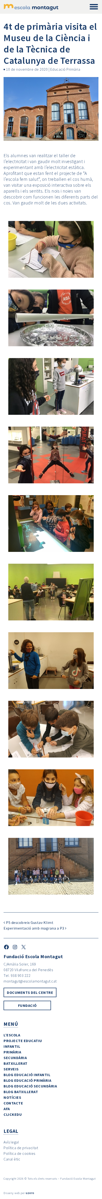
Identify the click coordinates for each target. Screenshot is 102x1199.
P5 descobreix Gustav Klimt (29, 922)
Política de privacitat (21, 1147)
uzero (30, 1193)
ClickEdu (13, 1114)
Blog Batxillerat (21, 1091)
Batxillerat (16, 1063)
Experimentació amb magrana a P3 (34, 928)
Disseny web (12, 1193)
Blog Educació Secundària (30, 1086)
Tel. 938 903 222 (17, 975)
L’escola (12, 1035)
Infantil (12, 1046)
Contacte (13, 1103)
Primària (12, 1052)
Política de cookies (19, 1153)
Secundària (15, 1057)
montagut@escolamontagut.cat (30, 981)
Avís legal (11, 1142)
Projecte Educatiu (23, 1040)
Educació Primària (65, 69)
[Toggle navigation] (93, 7)
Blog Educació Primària (27, 1080)
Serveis (11, 1069)
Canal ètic (12, 1159)
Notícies (12, 1097)
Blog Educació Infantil (27, 1074)
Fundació (27, 1005)
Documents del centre (30, 992)
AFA (7, 1108)
